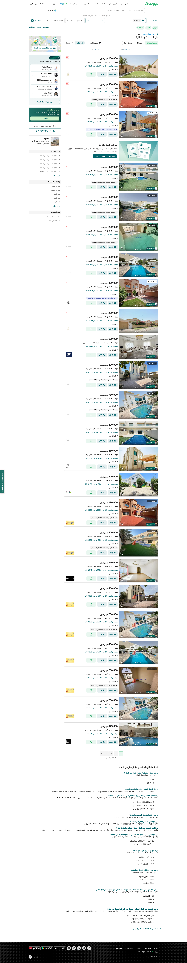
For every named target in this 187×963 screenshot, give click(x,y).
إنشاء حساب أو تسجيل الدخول (39, 3)
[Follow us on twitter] (84, 948)
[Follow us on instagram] (74, 948)
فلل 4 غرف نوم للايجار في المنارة (50, 160)
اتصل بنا (139, 948)
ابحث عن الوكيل (125, 3)
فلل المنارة (126, 49)
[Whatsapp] (91, 74)
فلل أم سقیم (56, 186)
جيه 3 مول (98, 49)
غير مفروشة (128, 43)
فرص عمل (148, 948)
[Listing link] (111, 66)
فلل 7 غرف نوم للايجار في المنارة (50, 172)
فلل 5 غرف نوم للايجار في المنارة (50, 164)
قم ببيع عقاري (113, 3)
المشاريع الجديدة (75, 3)
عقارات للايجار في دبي (53, 217)
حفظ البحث (32, 27)
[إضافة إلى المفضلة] (121, 75)
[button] (152, 20)
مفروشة (139, 43)
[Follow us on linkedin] (79, 948)
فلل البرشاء (56, 202)
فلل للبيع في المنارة (54, 221)
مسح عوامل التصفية (43, 27)
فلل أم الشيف (55, 190)
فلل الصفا (57, 194)
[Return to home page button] (151, 4)
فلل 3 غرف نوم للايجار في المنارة (50, 156)
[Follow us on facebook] (89, 948)
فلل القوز (57, 198)
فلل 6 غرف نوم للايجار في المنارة (50, 168)
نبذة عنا (156, 948)
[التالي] (101, 753)
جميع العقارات (152, 43)
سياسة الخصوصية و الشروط (124, 948)
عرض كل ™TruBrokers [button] (44, 102)
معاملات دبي (87, 3)
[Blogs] (63, 4)
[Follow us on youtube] (69, 948)
